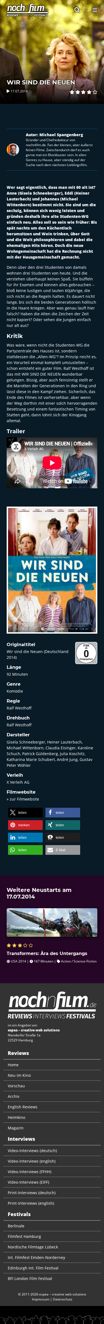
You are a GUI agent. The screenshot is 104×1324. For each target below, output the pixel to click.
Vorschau (16, 1085)
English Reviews (22, 1106)
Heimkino (16, 1117)
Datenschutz (62, 1299)
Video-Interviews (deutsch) (32, 1150)
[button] (25, 812)
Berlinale (16, 1225)
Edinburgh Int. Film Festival (33, 1268)
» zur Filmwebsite (23, 799)
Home (13, 1064)
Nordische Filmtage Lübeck (33, 1247)
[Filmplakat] (52, 573)
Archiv (13, 1096)
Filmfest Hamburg (24, 1236)
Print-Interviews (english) (31, 1203)
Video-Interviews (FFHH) (29, 1171)
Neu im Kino (19, 1075)
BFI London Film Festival (30, 1278)
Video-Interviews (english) (31, 1161)
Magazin (16, 1128)
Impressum (40, 1299)
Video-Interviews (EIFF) (28, 1182)
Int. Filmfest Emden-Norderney (36, 1257)
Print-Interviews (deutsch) (31, 1192)
